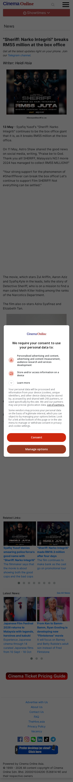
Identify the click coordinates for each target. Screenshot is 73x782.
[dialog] (36, 391)
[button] (37, 383)
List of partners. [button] (55, 405)
